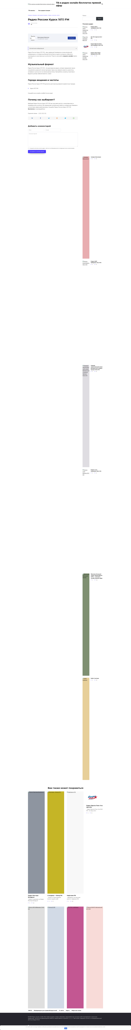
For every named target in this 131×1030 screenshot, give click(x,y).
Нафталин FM (71, 895)
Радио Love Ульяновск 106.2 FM (96, 470)
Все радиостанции (44, 10)
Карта (67, 1010)
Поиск (84, 15)
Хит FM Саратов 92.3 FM (96, 37)
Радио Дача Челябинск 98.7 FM (96, 27)
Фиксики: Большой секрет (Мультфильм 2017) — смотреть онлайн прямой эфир (96, 576)
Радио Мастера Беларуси (33, 896)
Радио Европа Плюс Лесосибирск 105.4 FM (97, 44)
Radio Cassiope (95, 678)
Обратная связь (76, 1010)
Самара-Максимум (96, 157)
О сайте (61, 1010)
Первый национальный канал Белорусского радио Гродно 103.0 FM (96, 367)
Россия (54, 15)
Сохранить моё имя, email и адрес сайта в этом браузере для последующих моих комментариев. (52, 148)
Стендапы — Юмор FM (54, 895)
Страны (49, 15)
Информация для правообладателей (45, 1010)
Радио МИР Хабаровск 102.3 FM (96, 262)
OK (65, 1028)
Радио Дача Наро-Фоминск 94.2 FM (96, 53)
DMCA (30, 1010)
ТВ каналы (31, 10)
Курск (58, 15)
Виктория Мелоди (43, 37)
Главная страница (32, 15)
